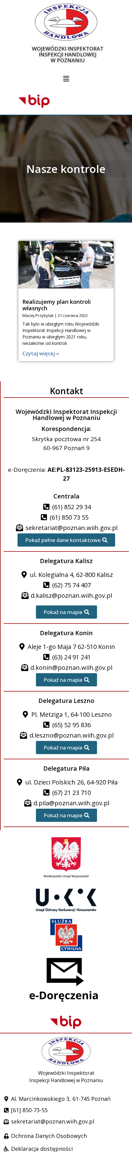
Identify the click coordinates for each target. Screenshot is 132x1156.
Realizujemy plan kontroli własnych (56, 305)
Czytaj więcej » (40, 353)
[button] (66, 79)
